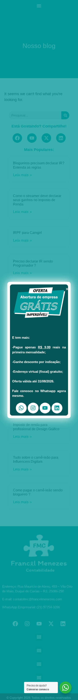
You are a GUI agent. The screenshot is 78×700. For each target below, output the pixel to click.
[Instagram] (33, 408)
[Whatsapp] (21, 408)
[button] (67, 289)
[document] (39, 350)
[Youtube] (45, 408)
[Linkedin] (57, 408)
